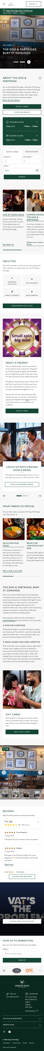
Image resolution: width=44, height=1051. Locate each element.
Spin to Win (22, 411)
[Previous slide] (4, 772)
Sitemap (31, 1043)
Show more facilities (22, 306)
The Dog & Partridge (12, 1019)
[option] (5, 794)
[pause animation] (29, 62)
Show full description (11, 100)
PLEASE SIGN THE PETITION (22, 921)
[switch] (38, 528)
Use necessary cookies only (22, 564)
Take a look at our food (12, 571)
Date (6, 166)
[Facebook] (4, 1032)
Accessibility (6, 1043)
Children (27, 157)
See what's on (14, 200)
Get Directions (30, 1011)
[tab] (12, 152)
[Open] (4, 4)
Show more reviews (22, 876)
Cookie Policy (16, 1043)
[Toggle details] (38, 821)
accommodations (9, 620)
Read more (9, 864)
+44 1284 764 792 (12, 997)
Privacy (25, 1043)
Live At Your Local (13, 215)
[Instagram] (9, 1032)
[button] (16, 62)
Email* (6, 949)
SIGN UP (22, 960)
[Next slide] (40, 772)
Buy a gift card (22, 732)
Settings (34, 550)
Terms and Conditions (9, 1047)
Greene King (8, 1025)
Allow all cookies (22, 557)
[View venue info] (40, 80)
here (27, 400)
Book (32, 4)
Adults (7, 157)
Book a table (22, 106)
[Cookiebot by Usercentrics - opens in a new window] (32, 485)
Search (22, 177)
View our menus (22, 112)
